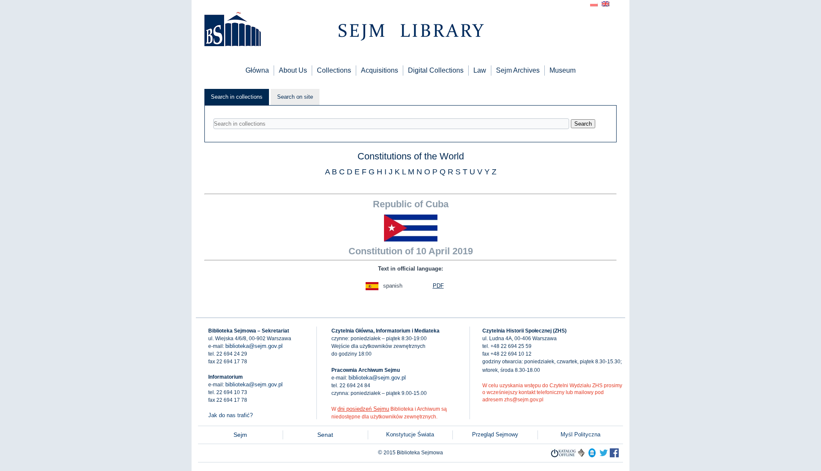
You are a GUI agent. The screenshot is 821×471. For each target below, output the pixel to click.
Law (479, 70)
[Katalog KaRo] (581, 455)
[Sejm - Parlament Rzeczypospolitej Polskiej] (592, 455)
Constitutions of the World (410, 156)
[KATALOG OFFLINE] (563, 455)
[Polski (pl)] (594, 3)
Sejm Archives (518, 70)
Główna (257, 70)
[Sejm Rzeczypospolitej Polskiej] (614, 455)
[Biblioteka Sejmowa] (232, 30)
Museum (562, 70)
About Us (293, 70)
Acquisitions (379, 70)
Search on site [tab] (295, 97)
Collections (334, 70)
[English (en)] (605, 3)
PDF (438, 286)
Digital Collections (436, 70)
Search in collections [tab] (237, 97)
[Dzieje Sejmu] (603, 455)
